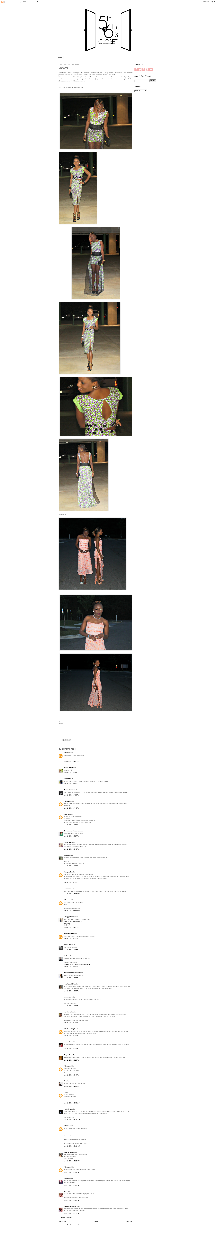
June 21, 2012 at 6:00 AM (71, 991)
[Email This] (63, 740)
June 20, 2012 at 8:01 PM (71, 866)
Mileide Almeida (69, 790)
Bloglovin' (67, 925)
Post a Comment (66, 1217)
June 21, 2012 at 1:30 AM (71, 927)
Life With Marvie (69, 933)
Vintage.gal (67, 872)
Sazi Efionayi (68, 1012)
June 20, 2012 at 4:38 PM (71, 795)
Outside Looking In (70, 1029)
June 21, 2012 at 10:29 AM (72, 1086)
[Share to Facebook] (70, 740)
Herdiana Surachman (71, 956)
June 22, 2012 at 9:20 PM (71, 1200)
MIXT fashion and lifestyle (72, 973)
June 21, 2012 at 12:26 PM (72, 1161)
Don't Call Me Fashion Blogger (73, 921)
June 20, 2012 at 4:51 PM (71, 825)
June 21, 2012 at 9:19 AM (71, 1060)
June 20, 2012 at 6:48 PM (71, 849)
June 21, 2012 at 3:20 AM (71, 939)
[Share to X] (68, 740)
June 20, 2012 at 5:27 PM (71, 836)
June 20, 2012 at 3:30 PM (71, 761)
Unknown (67, 752)
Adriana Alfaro (68, 1152)
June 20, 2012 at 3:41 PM (71, 772)
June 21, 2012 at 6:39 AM (71, 1006)
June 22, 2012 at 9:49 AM (71, 1185)
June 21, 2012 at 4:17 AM (71, 950)
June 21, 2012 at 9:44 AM (71, 1075)
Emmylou (67, 779)
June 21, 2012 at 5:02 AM (71, 967)
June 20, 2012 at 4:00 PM (71, 784)
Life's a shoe (68, 945)
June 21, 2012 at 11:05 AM (72, 1120)
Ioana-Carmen (68, 767)
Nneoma (66, 1178)
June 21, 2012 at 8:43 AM (71, 1049)
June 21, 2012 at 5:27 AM (71, 978)
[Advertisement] (145, 128)
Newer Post (62, 1222)
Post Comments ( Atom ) (74, 1225)
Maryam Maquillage (70, 1055)
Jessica (66, 855)
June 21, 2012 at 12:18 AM (72, 911)
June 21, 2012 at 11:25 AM (72, 1146)
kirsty (66, 1191)
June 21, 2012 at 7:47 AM (71, 1023)
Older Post (129, 1222)
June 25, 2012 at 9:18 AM (71, 1213)
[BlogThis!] (65, 740)
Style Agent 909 (69, 984)
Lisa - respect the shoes (71, 831)
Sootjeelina (67, 1109)
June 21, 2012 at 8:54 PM (71, 1172)
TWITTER (78, 964)
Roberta (66, 814)
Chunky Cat (67, 842)
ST (65, 1081)
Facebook (67, 923)
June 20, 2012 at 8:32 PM (71, 883)
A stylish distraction (70, 1206)
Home (60, 58)
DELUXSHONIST (69, 964)
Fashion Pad (68, 1042)
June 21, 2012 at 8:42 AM (71, 1036)
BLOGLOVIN (86, 964)
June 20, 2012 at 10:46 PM (72, 894)
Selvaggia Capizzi (69, 917)
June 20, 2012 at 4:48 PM (71, 808)
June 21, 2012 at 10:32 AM (72, 1103)
